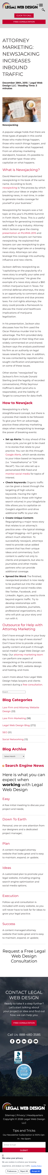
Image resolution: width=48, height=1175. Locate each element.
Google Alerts (13, 454)
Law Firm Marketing (14, 718)
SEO (4, 732)
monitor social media (18, 473)
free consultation (32, 684)
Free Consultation (24, 22)
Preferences (12, 1171)
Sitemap (10, 1115)
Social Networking (13, 739)
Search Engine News (24, 765)
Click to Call (24, 15)
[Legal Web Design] (20, 8)
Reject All (24, 1171)
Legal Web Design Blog (16, 725)
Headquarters (35, 1115)
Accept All (36, 1171)
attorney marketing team (28, 654)
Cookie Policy (36, 1166)
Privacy (21, 1115)
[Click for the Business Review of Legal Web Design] (24, 1057)
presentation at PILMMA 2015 (19, 233)
